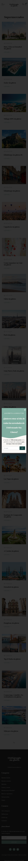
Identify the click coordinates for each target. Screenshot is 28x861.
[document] (14, 430)
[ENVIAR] (22, 448)
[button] (25, 410)
